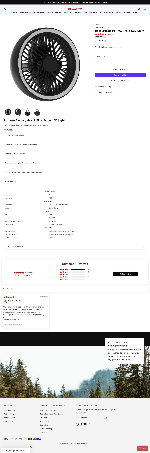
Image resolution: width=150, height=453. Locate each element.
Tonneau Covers (54, 13)
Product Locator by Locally (106, 87)
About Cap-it (44, 421)
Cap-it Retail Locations (48, 410)
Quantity (100, 57)
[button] (101, 34)
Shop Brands (25, 13)
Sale (135, 13)
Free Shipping (100, 47)
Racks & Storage (123, 13)
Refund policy (9, 421)
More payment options (120, 81)
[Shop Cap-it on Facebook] (81, 424)
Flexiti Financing (46, 429)
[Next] (87, 112)
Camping (67, 13)
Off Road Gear (106, 13)
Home (15, 13)
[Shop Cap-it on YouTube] (85, 424)
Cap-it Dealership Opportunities (52, 414)
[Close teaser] (31, 447)
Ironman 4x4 (102, 27)
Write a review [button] (125, 274)
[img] (8, 297)
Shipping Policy (10, 410)
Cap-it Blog (44, 425)
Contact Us (44, 432)
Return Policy (9, 414)
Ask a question (14, 247)
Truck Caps (39, 13)
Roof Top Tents (90, 13)
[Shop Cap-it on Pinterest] (89, 424)
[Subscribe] (105, 417)
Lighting (77, 13)
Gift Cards (44, 417)
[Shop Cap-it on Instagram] (77, 424)
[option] (75, 2)
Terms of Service (10, 417)
